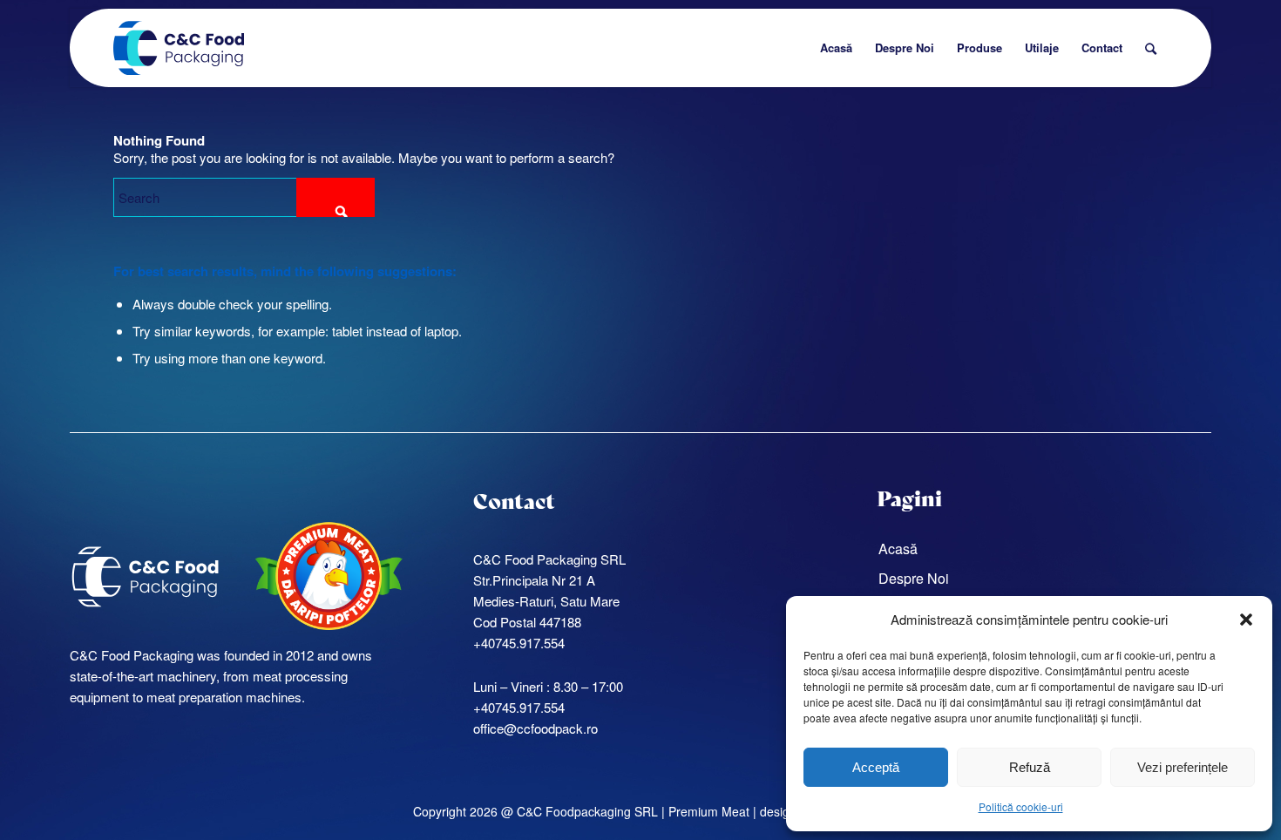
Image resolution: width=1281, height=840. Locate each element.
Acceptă (875, 767)
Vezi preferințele (1182, 767)
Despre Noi (913, 578)
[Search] (1151, 48)
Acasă (898, 549)
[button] (1246, 619)
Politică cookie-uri (1021, 806)
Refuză (1029, 767)
